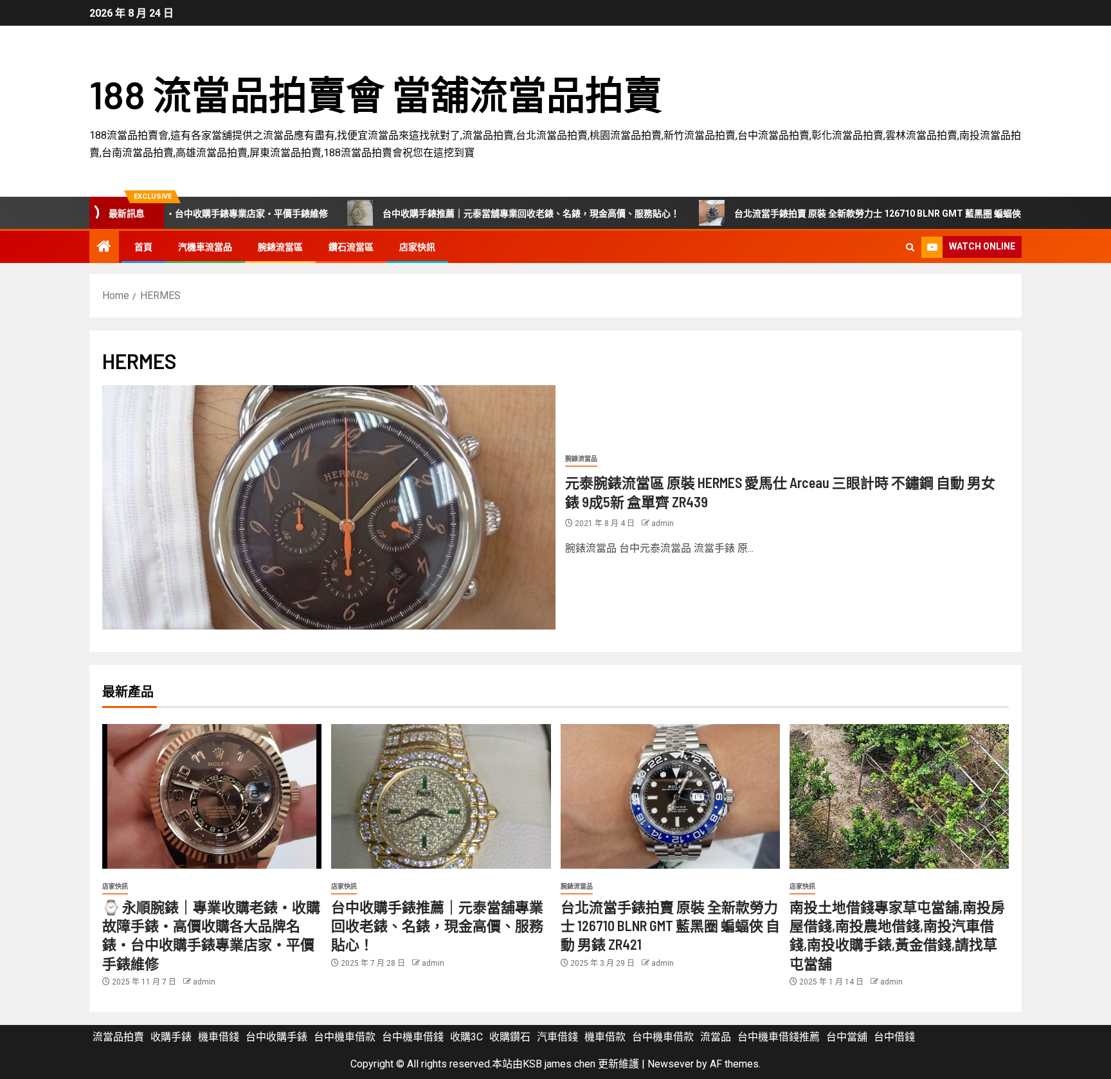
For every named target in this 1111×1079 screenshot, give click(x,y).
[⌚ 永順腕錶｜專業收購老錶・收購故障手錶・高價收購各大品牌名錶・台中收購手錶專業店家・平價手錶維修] (211, 796)
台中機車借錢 (413, 1037)
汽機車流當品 (205, 247)
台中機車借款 (344, 1037)
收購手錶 (171, 1037)
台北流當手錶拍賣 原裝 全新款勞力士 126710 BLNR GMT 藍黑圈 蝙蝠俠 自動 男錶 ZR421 (838, 213)
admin (662, 523)
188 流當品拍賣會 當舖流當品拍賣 (375, 94)
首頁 (143, 247)
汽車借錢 (557, 1037)
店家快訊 (417, 247)
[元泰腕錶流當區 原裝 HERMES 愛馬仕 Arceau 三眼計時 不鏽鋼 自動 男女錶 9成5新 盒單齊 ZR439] (329, 507)
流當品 (715, 1037)
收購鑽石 (509, 1037)
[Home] (104, 248)
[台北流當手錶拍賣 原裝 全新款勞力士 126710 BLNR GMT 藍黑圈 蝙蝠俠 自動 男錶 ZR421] (670, 796)
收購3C (466, 1037)
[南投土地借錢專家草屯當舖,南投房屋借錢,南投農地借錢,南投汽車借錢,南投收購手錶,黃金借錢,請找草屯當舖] (899, 796)
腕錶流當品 (581, 458)
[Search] (910, 247)
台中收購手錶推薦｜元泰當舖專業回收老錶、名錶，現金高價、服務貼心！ (456, 213)
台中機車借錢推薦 (778, 1037)
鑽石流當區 (351, 247)
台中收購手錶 (276, 1037)
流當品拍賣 (118, 1037)
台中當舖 (846, 1037)
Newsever (670, 1064)
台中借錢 (894, 1037)
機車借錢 (218, 1037)
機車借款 (605, 1037)
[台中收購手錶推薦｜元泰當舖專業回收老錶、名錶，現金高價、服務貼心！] (440, 796)
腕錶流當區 (280, 247)
